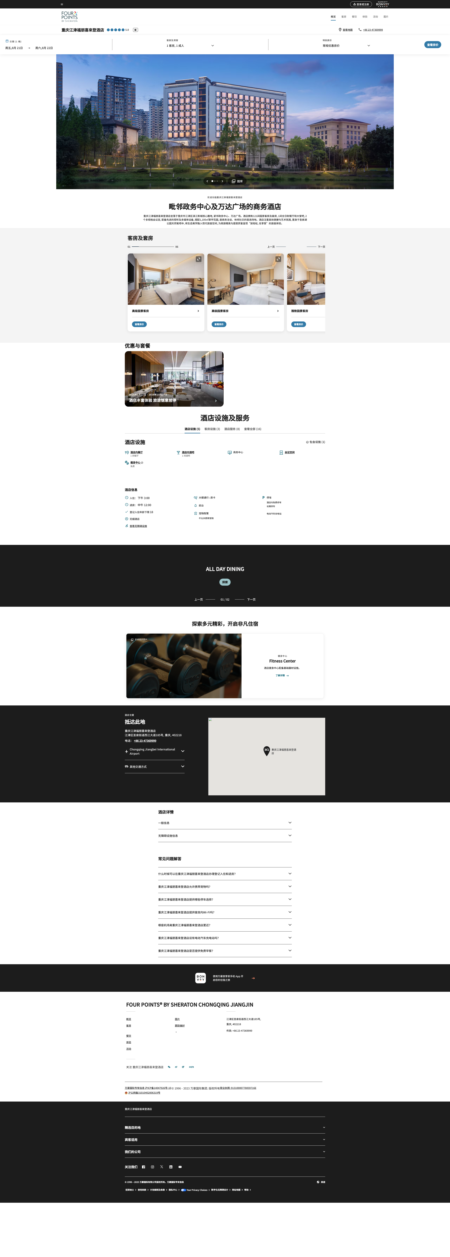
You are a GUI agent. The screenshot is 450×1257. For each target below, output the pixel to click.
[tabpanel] (225, 576)
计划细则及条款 (157, 1190)
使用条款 (142, 1190)
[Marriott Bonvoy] (381, 4)
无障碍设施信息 (168, 835)
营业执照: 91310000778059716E (238, 1088)
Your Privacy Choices (196, 1190)
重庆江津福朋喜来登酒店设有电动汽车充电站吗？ (189, 938)
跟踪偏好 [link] (180, 1025)
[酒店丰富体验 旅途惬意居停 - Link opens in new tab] (174, 379)
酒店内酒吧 (188, 452)
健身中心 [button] (135, 462)
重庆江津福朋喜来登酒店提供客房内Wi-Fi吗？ (187, 912)
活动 (375, 16)
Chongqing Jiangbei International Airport (152, 751)
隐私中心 (173, 1190)
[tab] (192, 429)
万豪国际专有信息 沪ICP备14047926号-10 (148, 1088)
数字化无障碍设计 (219, 1190)
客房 (343, 16)
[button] (361, 4)
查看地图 (348, 29)
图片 (386, 16)
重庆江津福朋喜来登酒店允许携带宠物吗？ (185, 886)
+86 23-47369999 (373, 29)
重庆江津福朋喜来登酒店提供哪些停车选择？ (186, 899)
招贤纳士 (130, 1190)
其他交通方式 (138, 766)
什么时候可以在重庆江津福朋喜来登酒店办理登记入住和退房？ (197, 874)
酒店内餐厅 (136, 452)
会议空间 (290, 452)
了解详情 (280, 675)
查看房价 (139, 324)
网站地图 (236, 1190)
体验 (364, 16)
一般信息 (163, 823)
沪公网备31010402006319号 (144, 1092)
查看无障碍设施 (138, 526)
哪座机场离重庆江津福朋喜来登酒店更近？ (185, 925)
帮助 (246, 1190)
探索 (225, 582)
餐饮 (354, 16)
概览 (333, 16)
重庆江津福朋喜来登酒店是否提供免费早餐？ (186, 951)
